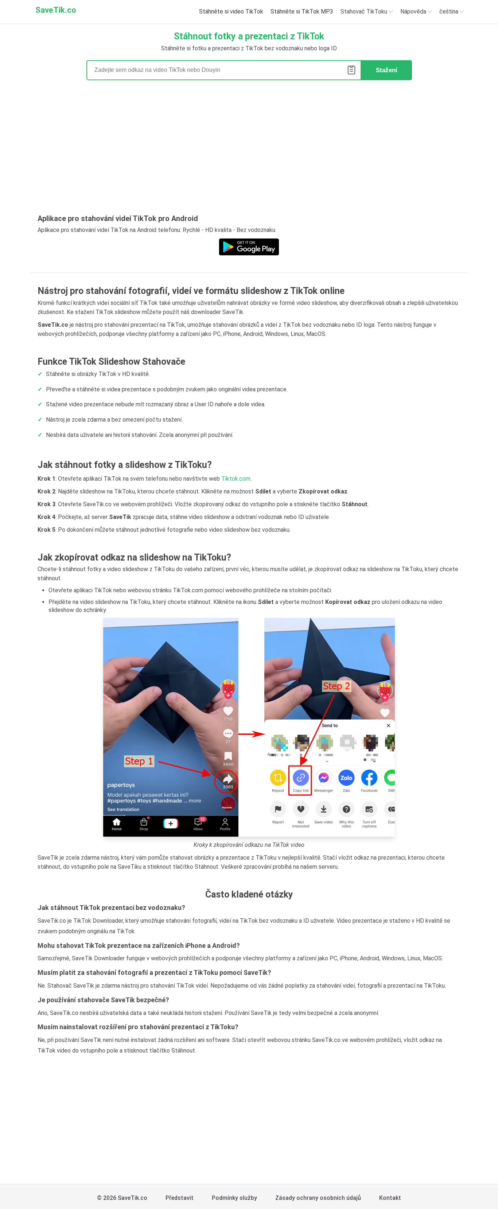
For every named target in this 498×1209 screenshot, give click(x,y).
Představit (180, 1197)
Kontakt (390, 1197)
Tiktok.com (235, 478)
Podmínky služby (234, 1197)
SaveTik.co (55, 10)
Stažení (386, 70)
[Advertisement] (249, 149)
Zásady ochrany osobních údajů (318, 1197)
